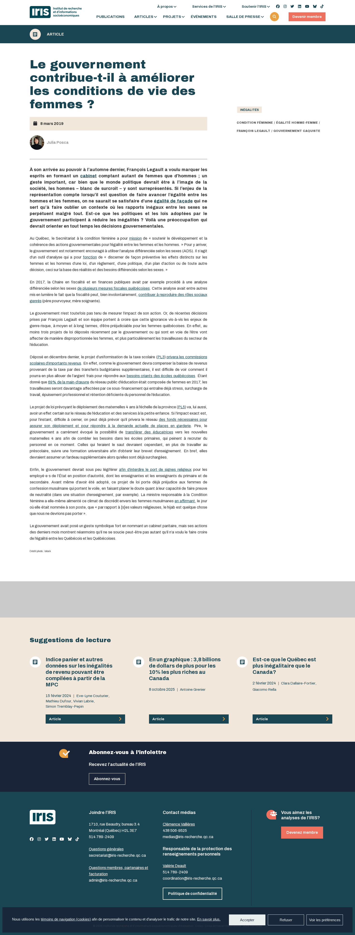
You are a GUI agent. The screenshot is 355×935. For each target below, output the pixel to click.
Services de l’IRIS (207, 6)
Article (55, 34)
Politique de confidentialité (192, 894)
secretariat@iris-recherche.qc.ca (117, 855)
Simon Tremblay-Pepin (65, 706)
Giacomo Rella (264, 689)
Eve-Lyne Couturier (92, 695)
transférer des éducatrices (149, 432)
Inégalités (249, 110)
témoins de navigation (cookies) (66, 919)
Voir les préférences (325, 920)
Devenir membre (307, 17)
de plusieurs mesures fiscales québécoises (113, 288)
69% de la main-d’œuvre (68, 382)
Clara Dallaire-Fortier (298, 683)
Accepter (247, 920)
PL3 (160, 357)
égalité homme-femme (297, 122)
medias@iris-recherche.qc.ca (188, 837)
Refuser (286, 920)
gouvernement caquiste (296, 131)
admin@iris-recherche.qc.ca (113, 880)
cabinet (88, 175)
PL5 (181, 407)
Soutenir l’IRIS (254, 6)
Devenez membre (302, 832)
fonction (90, 257)
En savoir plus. (208, 919)
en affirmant (185, 501)
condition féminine (255, 122)
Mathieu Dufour (58, 701)
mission (135, 238)
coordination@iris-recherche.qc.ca (192, 878)
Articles (143, 17)
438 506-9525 (175, 830)
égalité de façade (173, 201)
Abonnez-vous (107, 779)
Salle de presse (243, 17)
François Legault (253, 131)
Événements (204, 17)
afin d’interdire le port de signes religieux (155, 470)
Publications (110, 17)
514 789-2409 (101, 837)
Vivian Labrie (83, 701)
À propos (165, 6)
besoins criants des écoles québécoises (161, 376)
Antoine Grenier (193, 689)
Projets (172, 17)
